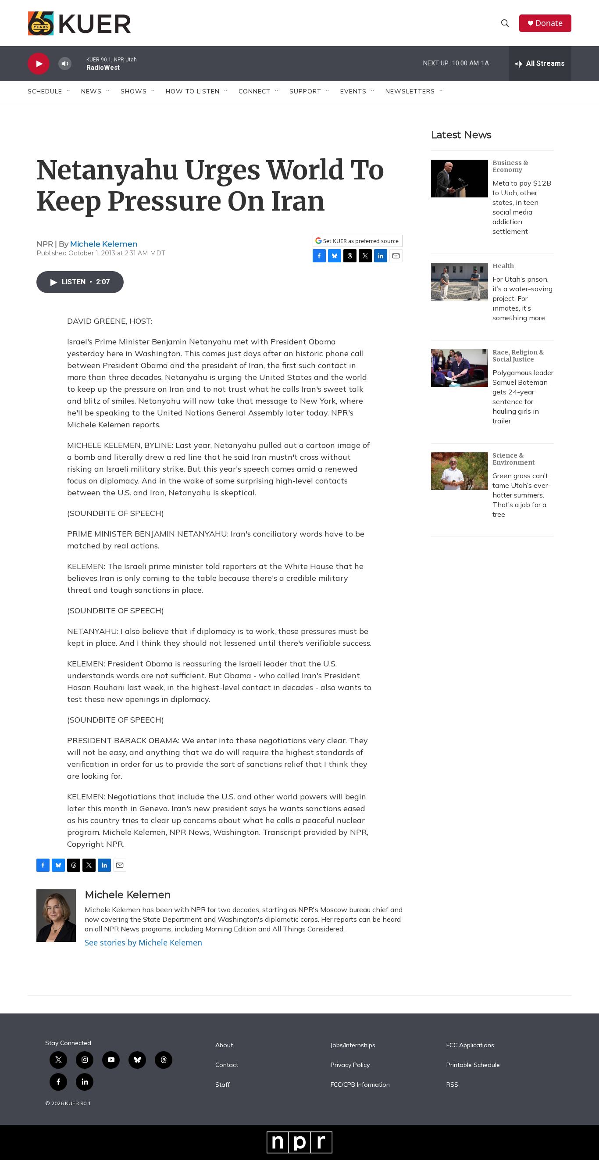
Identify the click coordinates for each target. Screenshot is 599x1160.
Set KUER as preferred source (360, 241)
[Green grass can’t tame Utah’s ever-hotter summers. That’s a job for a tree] (459, 471)
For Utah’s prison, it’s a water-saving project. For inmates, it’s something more (522, 298)
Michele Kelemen (104, 244)
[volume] (64, 64)
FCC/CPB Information (360, 1084)
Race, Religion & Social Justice (518, 355)
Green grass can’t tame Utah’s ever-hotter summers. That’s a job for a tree (521, 495)
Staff (222, 1084)
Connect (255, 91)
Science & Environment (513, 458)
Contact (226, 1065)
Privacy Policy (350, 1065)
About (224, 1045)
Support (305, 91)
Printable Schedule (473, 1065)
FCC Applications (470, 1045)
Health (503, 266)
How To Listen (193, 91)
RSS (452, 1084)
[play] (39, 64)
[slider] (79, 63)
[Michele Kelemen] (56, 915)
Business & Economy (510, 166)
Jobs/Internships (353, 1045)
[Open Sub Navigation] (68, 91)
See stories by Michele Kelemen (143, 942)
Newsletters (410, 91)
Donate (549, 23)
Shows (134, 91)
